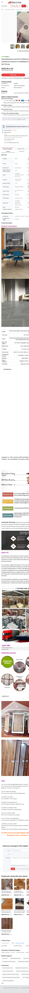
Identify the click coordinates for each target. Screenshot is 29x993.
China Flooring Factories (7, 968)
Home (2, 9)
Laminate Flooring (17, 945)
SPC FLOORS (4, 945)
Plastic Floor (26, 958)
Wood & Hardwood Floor (15, 958)
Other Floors (5, 958)
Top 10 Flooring (25, 977)
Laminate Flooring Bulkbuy (8, 980)
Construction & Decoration (10, 9)
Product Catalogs (20, 943)
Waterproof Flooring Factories (21, 968)
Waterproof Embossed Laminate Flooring (11, 977)
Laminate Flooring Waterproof (22, 971)
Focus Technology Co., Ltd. (17, 987)
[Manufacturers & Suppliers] (14, 2)
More (2, 983)
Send (13, 868)
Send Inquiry (13, 75)
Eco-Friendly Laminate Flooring (8, 961)
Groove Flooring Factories (7, 971)
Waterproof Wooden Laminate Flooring (10, 974)
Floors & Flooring (19, 9)
